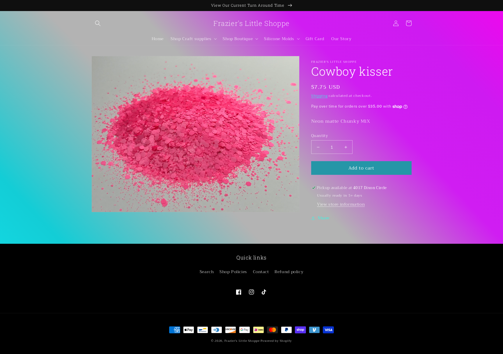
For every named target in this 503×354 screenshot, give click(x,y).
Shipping (319, 96)
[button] (97, 23)
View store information (341, 204)
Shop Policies (233, 271)
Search (207, 271)
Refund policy (288, 271)
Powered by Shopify (276, 340)
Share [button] (324, 217)
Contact (261, 271)
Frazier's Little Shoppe (242, 340)
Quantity (319, 136)
